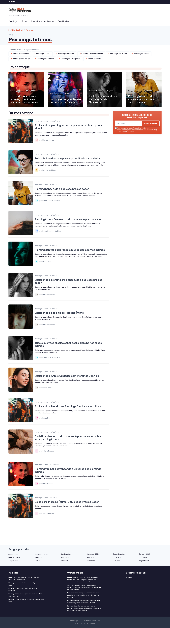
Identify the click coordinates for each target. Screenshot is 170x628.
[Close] (130, 307)
